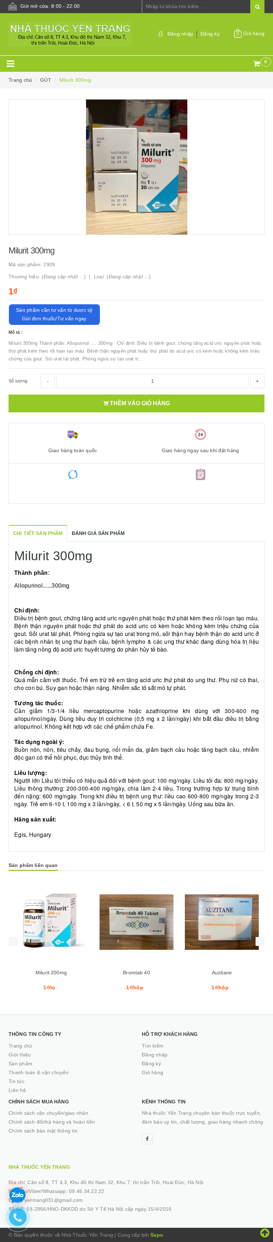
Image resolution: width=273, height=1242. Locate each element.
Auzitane (222, 972)
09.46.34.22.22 (87, 1191)
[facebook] (147, 1139)
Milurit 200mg (51, 972)
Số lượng (18, 381)
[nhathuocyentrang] (70, 34)
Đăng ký (210, 34)
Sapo (156, 1235)
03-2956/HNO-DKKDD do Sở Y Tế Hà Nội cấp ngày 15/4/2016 (99, 1209)
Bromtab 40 (136, 972)
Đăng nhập (180, 34)
